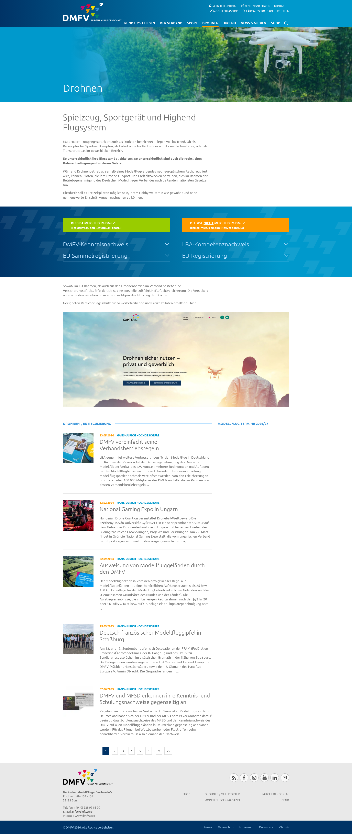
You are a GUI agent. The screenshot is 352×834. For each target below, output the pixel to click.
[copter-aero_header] (176, 359)
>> (168, 751)
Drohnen (210, 23)
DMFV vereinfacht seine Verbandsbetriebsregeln (129, 445)
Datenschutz (226, 827)
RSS (234, 777)
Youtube (264, 777)
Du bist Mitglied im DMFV (217, 225)
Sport (192, 23)
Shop (275, 23)
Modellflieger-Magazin (222, 800)
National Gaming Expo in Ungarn (139, 509)
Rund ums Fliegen (139, 23)
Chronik (284, 827)
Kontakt (280, 6)
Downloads (266, 827)
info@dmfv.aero (82, 811)
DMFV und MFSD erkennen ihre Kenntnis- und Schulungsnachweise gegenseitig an (155, 698)
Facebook (244, 777)
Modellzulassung (226, 10)
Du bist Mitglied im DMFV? (96, 225)
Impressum (246, 827)
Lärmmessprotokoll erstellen (267, 10)
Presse (208, 827)
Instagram (254, 777)
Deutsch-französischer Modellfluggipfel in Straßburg (150, 636)
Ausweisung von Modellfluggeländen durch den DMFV (152, 568)
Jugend (229, 23)
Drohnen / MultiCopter (222, 794)
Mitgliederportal (224, 6)
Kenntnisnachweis (257, 6)
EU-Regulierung (97, 423)
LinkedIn (274, 777)
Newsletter (285, 777)
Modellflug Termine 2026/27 (243, 423)
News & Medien (253, 23)
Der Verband (171, 23)
